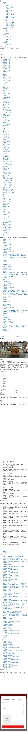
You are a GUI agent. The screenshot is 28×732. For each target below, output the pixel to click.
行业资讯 (8, 31)
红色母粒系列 (9, 5)
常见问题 (8, 33)
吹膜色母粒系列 (10, 22)
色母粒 (17, 48)
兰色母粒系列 (9, 8)
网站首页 (5, 2)
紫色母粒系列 (9, 16)
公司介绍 (8, 36)
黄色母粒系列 (9, 7)
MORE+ (2, 555)
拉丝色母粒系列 (10, 25)
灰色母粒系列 (9, 11)
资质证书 (8, 39)
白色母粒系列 (9, 13)
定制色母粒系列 (10, 18)
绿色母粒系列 (9, 10)
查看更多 (2, 371)
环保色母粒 (13, 48)
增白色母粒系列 (10, 14)
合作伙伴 (8, 41)
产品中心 (5, 4)
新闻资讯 (5, 28)
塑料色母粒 (7, 48)
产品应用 (5, 19)
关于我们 (5, 35)
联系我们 (5, 42)
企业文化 (8, 38)
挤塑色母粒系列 (10, 24)
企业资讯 (8, 30)
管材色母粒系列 (10, 21)
